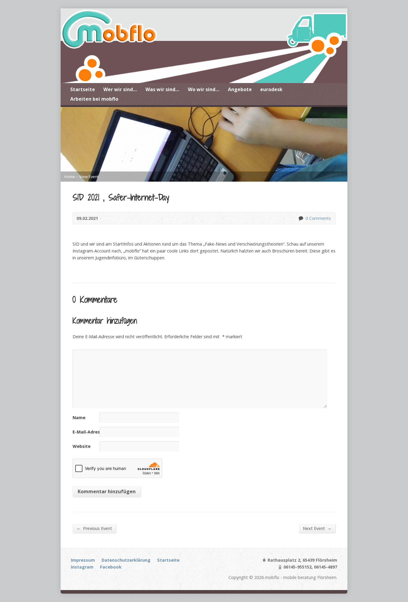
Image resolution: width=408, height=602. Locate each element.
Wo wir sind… (204, 89)
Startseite (82, 89)
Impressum (83, 560)
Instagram (82, 567)
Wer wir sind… (120, 89)
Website (82, 446)
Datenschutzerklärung (126, 560)
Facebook (111, 567)
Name (79, 417)
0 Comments (300, 218)
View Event (89, 176)
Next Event (317, 528)
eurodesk (271, 89)
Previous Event (94, 528)
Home (69, 176)
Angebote (240, 89)
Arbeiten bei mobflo (94, 99)
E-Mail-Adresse (89, 432)
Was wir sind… (162, 89)
